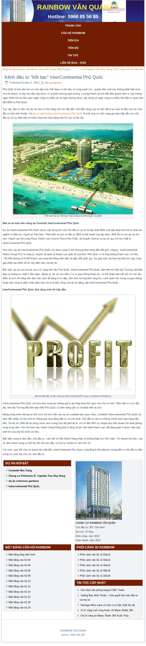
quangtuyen (55, 82)
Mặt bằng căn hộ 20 (19, 607)
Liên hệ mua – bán (73, 62)
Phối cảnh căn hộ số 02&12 (95, 554)
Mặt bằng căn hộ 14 (19, 591)
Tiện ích (73, 40)
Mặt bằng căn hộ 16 (19, 596)
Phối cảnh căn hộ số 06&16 (95, 565)
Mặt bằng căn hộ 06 (19, 570)
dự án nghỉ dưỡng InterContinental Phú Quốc (58, 113)
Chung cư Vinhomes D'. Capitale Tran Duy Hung (37, 475)
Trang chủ (73, 25)
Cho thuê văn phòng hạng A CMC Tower (103, 590)
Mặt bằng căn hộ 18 (19, 602)
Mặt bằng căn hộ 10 (19, 581)
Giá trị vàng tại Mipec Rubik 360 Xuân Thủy (105, 615)
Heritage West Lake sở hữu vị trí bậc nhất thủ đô (108, 605)
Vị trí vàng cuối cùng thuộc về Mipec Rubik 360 (107, 610)
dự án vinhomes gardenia (24, 481)
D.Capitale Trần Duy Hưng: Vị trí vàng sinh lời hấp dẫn (113, 69)
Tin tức (73, 55)
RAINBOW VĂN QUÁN (73, 7)
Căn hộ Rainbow (73, 33)
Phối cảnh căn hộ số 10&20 (95, 575)
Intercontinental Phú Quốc (24, 486)
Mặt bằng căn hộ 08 (19, 575)
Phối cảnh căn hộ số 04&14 (95, 559)
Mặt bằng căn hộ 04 (19, 565)
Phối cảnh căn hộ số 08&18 (95, 570)
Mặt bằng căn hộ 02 (19, 559)
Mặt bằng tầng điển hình (22, 554)
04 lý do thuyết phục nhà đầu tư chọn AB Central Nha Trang (36, 69)
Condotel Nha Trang (20, 470)
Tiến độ (73, 47)
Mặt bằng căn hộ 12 (19, 586)
